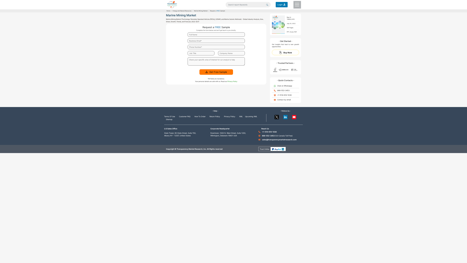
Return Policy (215, 116)
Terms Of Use (169, 116)
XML (241, 116)
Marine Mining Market (201, 11)
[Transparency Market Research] (172, 4)
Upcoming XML (251, 116)
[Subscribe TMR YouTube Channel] (294, 116)
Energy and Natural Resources (182, 11)
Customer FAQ (184, 116)
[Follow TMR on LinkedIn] (285, 116)
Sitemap (169, 119)
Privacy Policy (229, 116)
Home (168, 11)
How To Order (200, 116)
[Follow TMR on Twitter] (277, 116)
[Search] (267, 4)
